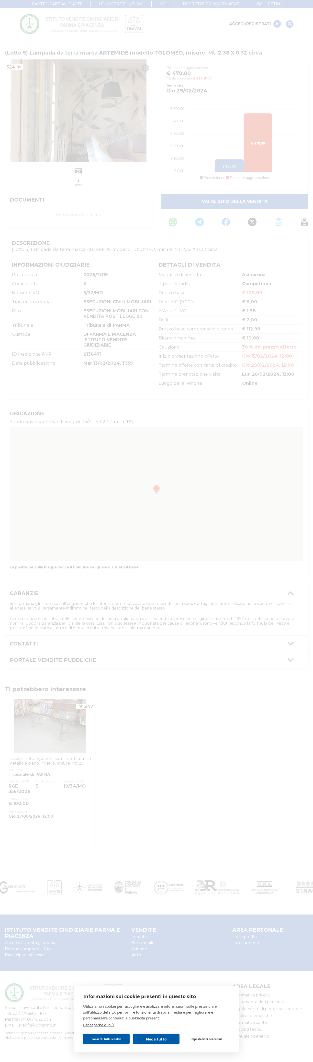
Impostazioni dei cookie (206, 1039)
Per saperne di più (98, 1024)
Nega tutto (156, 1039)
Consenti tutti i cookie (106, 1039)
